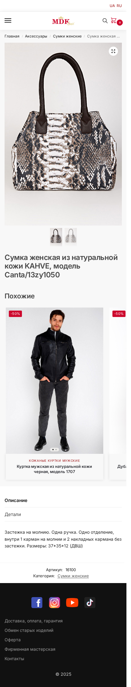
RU (119, 5)
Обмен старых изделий (29, 630)
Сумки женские (67, 36)
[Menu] (14, 20)
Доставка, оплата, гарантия (34, 620)
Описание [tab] (16, 500)
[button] (115, 20)
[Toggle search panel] (105, 21)
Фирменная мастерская (30, 649)
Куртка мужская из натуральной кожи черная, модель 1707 (54, 469)
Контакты (14, 658)
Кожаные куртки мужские (54, 460)
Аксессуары (36, 36)
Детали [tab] (13, 514)
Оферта (13, 639)
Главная (12, 36)
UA (112, 5)
